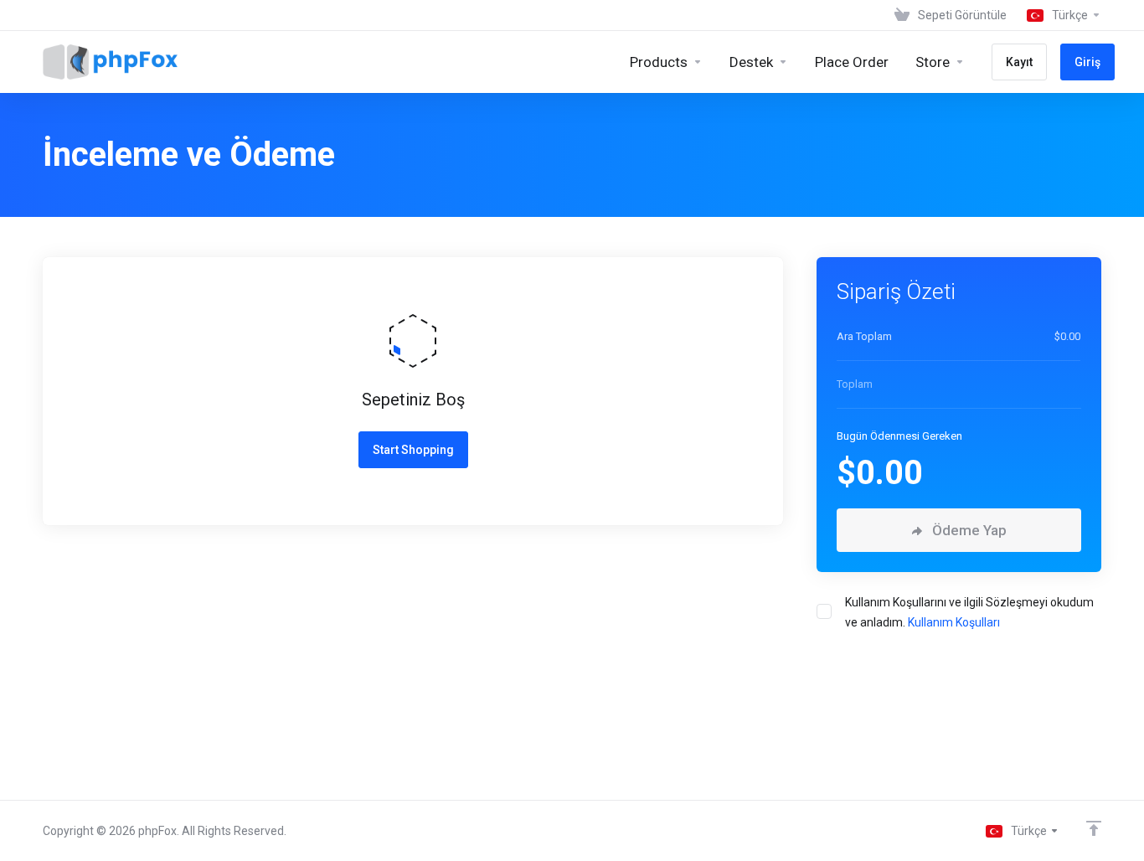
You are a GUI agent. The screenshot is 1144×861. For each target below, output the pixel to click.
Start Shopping (413, 449)
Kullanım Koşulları (954, 622)
